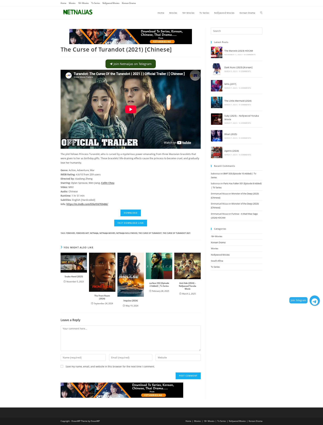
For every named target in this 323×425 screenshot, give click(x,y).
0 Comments (249, 54)
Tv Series (95, 3)
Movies (72, 3)
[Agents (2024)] (216, 152)
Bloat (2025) (230, 134)
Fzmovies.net (82, 233)
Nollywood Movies (110, 3)
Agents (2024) (231, 150)
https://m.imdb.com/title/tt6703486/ (87, 204)
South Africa (217, 260)
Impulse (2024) (130, 300)
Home (63, 3)
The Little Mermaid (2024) (238, 100)
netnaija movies (107, 233)
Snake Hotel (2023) (74, 276)
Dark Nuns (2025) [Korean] (238, 67)
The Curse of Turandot (150, 233)
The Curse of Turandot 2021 (176, 233)
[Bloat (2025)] (216, 135)
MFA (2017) (230, 84)
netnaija (94, 233)
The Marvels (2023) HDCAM (238, 50)
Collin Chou (107, 182)
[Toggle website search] (261, 13)
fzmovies (70, 233)
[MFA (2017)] (216, 85)
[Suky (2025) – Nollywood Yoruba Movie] (216, 119)
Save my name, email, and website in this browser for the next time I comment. (110, 366)
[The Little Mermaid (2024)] (216, 102)
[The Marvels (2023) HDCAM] (216, 52)
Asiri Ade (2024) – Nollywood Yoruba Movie (187, 286)
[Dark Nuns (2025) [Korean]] (216, 69)
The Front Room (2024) (102, 297)
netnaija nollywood (126, 233)
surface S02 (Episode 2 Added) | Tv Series (159, 284)
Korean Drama (129, 3)
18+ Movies (83, 3)
